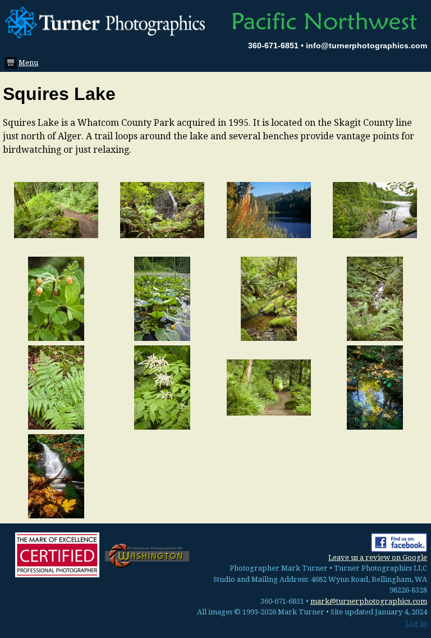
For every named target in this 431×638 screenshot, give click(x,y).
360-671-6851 (273, 45)
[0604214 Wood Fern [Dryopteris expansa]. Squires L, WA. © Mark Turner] (56, 386)
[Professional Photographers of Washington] (147, 555)
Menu (25, 62)
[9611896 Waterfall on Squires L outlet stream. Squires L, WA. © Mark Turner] (56, 475)
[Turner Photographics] (107, 21)
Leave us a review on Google (377, 557)
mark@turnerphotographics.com (368, 601)
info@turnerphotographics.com (366, 45)
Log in (416, 623)
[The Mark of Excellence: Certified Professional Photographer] (57, 555)
